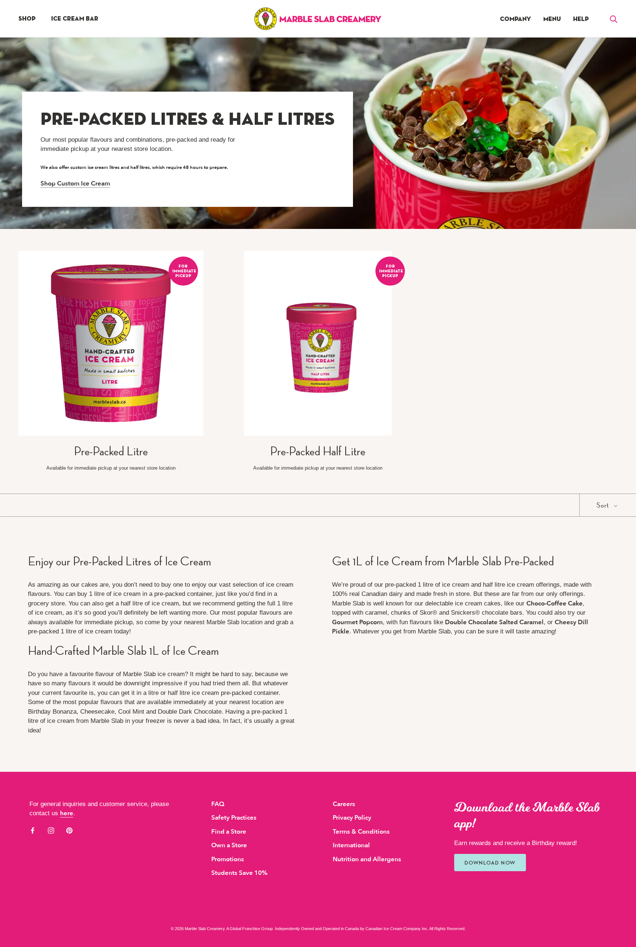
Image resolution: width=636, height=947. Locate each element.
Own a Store (229, 845)
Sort (603, 505)
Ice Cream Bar (74, 18)
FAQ (217, 804)
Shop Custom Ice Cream (75, 183)
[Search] (614, 18)
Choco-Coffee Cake (554, 603)
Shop (27, 18)
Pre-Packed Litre (111, 450)
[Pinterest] (69, 830)
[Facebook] (32, 830)
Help (581, 19)
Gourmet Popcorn (357, 622)
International (351, 845)
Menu (552, 19)
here (66, 813)
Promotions (227, 859)
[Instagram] (51, 830)
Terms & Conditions (361, 831)
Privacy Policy (352, 817)
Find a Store (228, 831)
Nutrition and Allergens (367, 859)
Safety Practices (234, 817)
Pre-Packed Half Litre (317, 450)
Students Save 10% (239, 873)
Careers (344, 804)
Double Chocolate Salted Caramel (494, 622)
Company (515, 19)
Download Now (490, 862)
